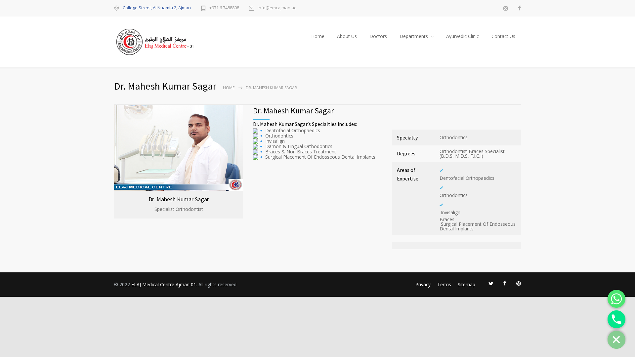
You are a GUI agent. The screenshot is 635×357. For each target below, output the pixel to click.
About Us (347, 36)
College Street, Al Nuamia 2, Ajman (157, 8)
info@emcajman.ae (277, 8)
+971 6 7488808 (224, 8)
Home (317, 36)
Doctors (378, 36)
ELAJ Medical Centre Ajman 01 (163, 284)
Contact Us (503, 36)
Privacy (423, 284)
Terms (444, 284)
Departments (414, 36)
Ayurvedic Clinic (462, 36)
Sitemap (466, 284)
